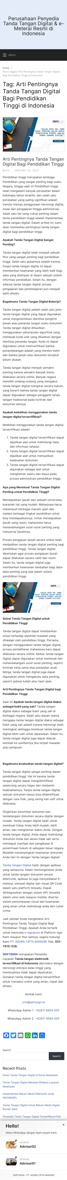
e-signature (32, 932)
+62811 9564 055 (47, 1018)
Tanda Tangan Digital (17, 865)
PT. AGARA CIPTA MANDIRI (28, 941)
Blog (6, 170)
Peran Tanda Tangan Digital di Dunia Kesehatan (30, 1075)
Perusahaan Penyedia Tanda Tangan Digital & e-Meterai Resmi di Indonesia (33, 25)
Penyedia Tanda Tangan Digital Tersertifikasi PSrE (32, 1116)
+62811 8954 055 (47, 1010)
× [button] (63, 1125)
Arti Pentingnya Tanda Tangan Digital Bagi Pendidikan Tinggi (33, 162)
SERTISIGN (10, 954)
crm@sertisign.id (33, 1002)
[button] (33, 1144)
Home (6, 67)
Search (7, 1050)
